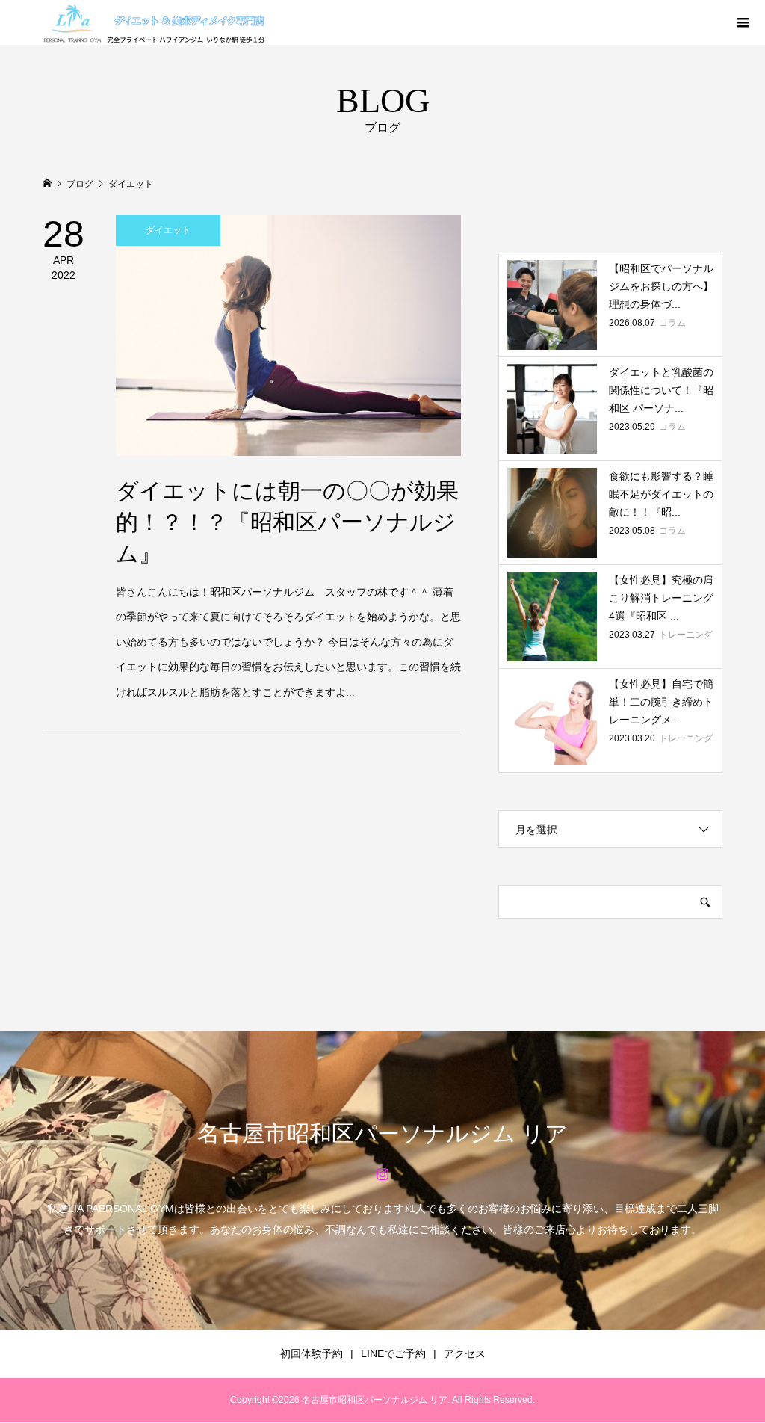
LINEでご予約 (393, 1353)
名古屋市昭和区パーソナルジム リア (382, 1133)
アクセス (465, 1353)
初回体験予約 (311, 1353)
